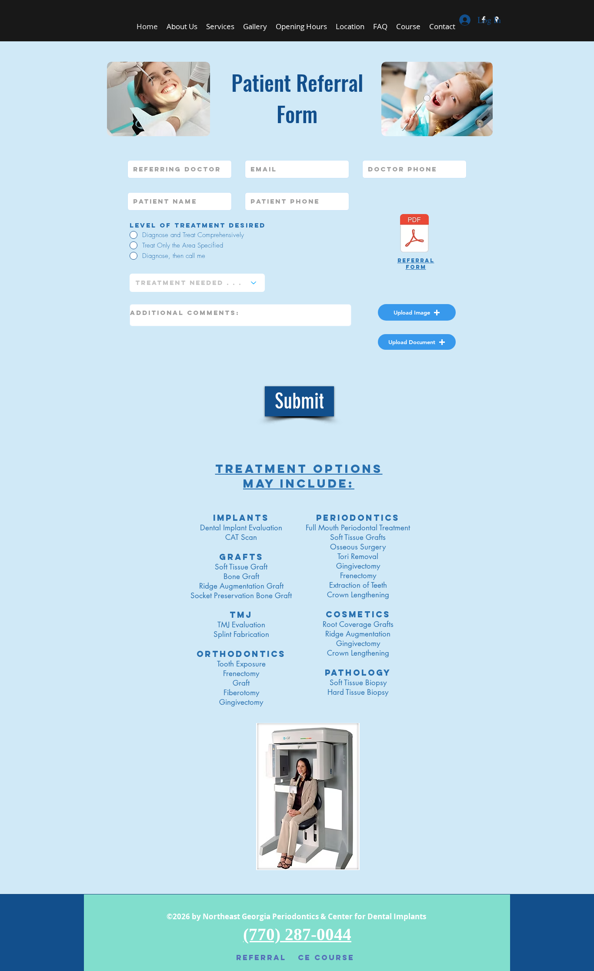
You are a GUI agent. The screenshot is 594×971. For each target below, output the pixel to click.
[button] (417, 312)
